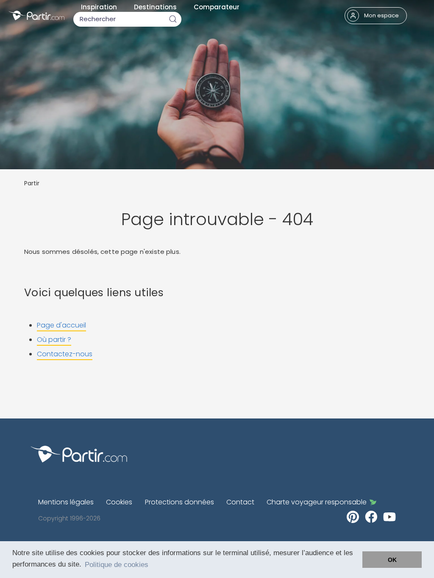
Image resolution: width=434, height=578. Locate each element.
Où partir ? (54, 339)
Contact (240, 502)
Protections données (179, 502)
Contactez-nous (64, 354)
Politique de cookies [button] (116, 565)
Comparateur (216, 7)
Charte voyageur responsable (317, 502)
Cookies (119, 502)
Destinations (155, 7)
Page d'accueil (61, 325)
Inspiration (99, 7)
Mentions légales (66, 502)
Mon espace (381, 15)
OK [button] (392, 559)
